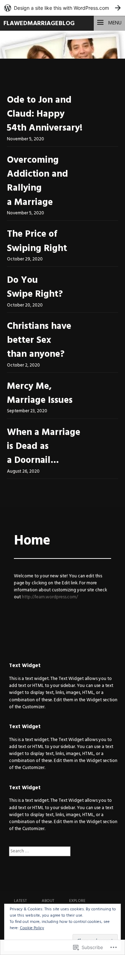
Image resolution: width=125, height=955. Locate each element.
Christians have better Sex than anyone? (39, 340)
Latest (20, 901)
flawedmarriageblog (39, 23)
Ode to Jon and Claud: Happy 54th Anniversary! (44, 114)
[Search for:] (39, 851)
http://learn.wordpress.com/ (50, 597)
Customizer (33, 707)
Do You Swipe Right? (35, 287)
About (48, 901)
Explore (77, 901)
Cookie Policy (32, 928)
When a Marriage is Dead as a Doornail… (43, 446)
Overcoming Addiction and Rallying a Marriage (37, 181)
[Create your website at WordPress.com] (62, 8)
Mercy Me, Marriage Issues (40, 393)
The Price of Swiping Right (37, 241)
